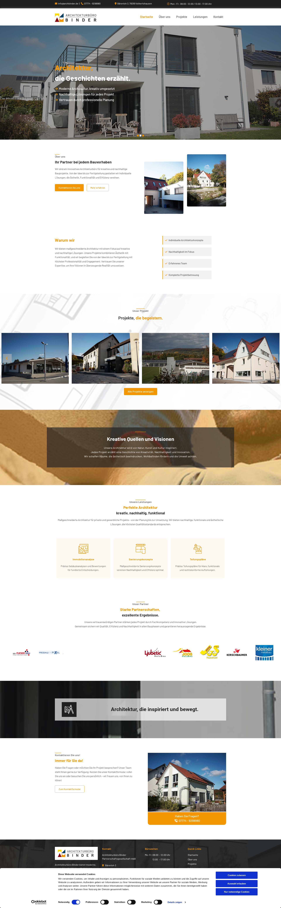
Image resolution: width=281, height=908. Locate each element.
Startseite (146, 16)
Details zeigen (175, 902)
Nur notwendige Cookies (236, 892)
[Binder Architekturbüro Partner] (76, 17)
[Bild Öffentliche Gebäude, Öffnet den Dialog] (246, 358)
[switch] (104, 902)
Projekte (181, 16)
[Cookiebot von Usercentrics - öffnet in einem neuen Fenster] (39, 902)
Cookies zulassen (237, 875)
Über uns (164, 16)
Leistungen (200, 16)
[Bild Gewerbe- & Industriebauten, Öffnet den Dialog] (35, 358)
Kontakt (218, 16)
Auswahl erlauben (236, 883)
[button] (69, 187)
